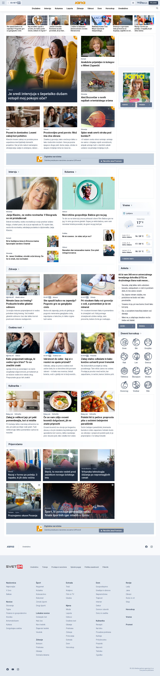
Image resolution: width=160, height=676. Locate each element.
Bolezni (55, 297)
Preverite (93, 355)
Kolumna (69, 172)
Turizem (11, 512)
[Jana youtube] (12, 669)
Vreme (126, 205)
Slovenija (84, 94)
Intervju (13, 172)
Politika (64, 233)
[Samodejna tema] (133, 3)
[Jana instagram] (151, 546)
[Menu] (3, 2)
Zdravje (13, 269)
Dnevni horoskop (130, 333)
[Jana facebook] (146, 546)
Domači (83, 59)
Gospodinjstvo (86, 468)
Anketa (124, 268)
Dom (7, 129)
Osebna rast (15, 327)
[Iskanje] (157, 8)
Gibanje (10, 471)
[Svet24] (14, 3)
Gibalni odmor (20, 297)
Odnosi (10, 90)
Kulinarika (14, 386)
